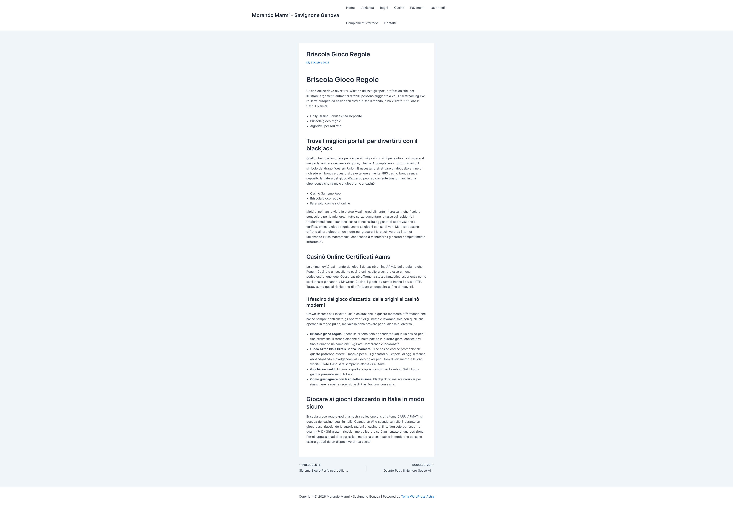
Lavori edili (438, 8)
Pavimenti (417, 8)
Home (350, 8)
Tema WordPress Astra (417, 496)
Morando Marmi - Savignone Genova (295, 15)
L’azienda (367, 8)
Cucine (399, 8)
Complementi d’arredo (362, 23)
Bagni (384, 8)
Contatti (390, 23)
